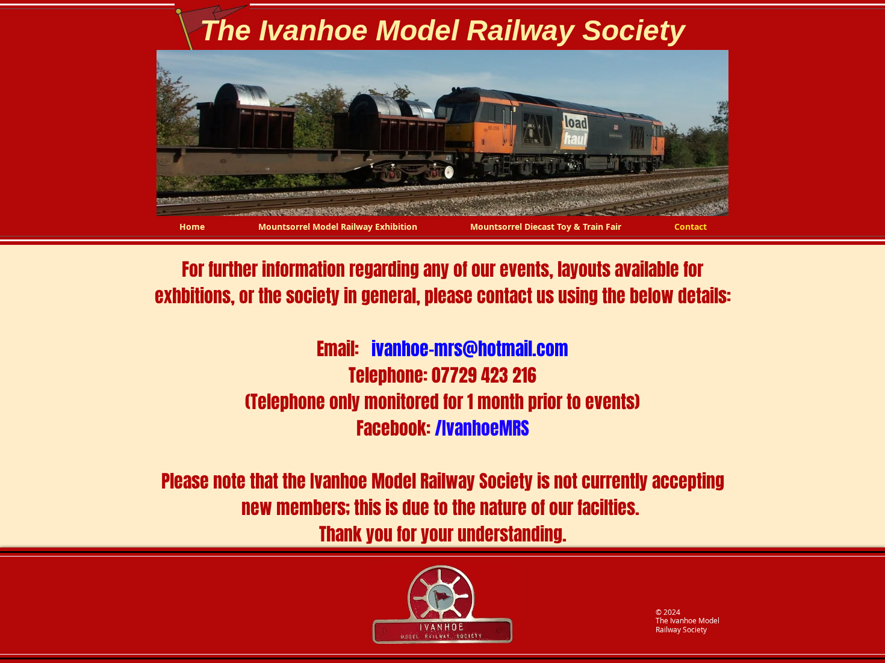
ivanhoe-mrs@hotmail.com (469, 349)
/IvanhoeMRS (482, 428)
